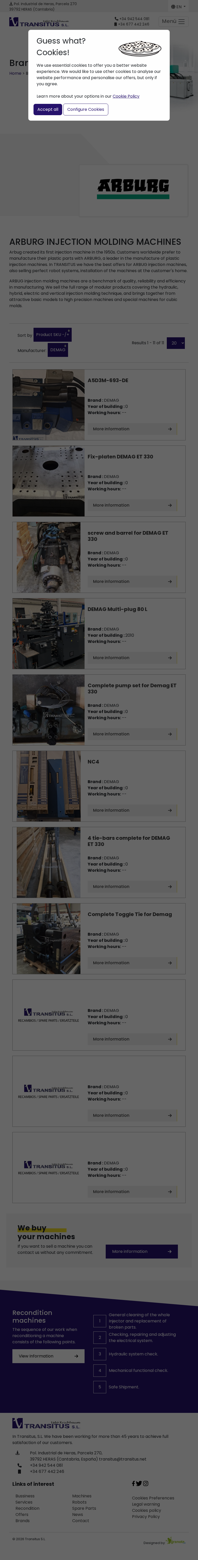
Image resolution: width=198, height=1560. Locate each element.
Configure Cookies (85, 109)
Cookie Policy (126, 96)
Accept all (47, 109)
